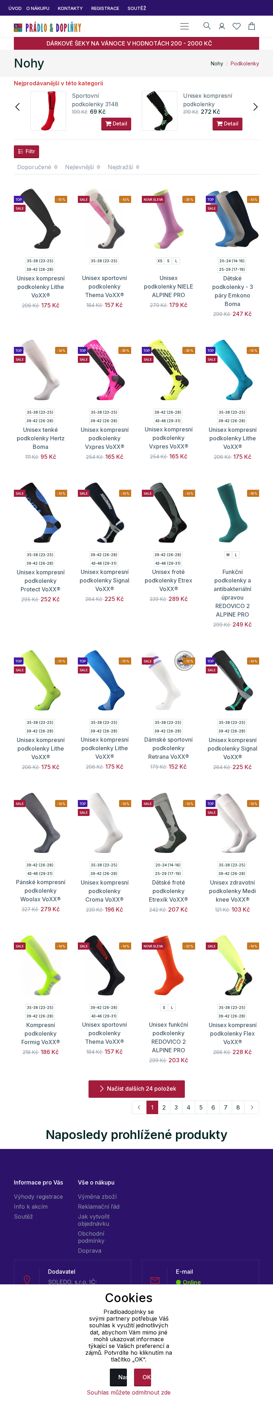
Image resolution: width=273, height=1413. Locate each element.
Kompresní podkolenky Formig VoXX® (40, 1033)
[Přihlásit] (221, 27)
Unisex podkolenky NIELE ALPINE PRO (168, 286)
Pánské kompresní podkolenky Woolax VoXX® (40, 891)
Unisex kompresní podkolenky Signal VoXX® (104, 580)
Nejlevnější (80, 167)
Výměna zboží (97, 1196)
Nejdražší (121, 167)
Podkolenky (245, 63)
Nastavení (122, 1377)
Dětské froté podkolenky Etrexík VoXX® (168, 891)
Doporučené (35, 167)
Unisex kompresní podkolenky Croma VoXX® (105, 891)
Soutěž (23, 1216)
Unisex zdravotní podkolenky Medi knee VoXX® (232, 891)
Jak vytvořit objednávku (93, 1220)
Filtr (29, 151)
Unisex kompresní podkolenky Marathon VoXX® (207, 104)
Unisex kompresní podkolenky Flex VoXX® (233, 1033)
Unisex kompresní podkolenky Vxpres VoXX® (105, 438)
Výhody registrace (38, 1196)
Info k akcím (31, 1206)
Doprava (89, 1250)
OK (147, 1377)
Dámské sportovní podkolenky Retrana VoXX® (168, 748)
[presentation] (18, 106)
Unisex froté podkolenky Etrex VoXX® (168, 580)
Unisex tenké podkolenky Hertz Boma (41, 438)
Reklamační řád (98, 1206)
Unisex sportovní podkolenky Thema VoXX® (104, 286)
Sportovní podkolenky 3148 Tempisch (95, 104)
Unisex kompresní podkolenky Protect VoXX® (41, 581)
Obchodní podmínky (91, 1237)
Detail (119, 123)
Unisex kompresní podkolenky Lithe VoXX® (41, 287)
